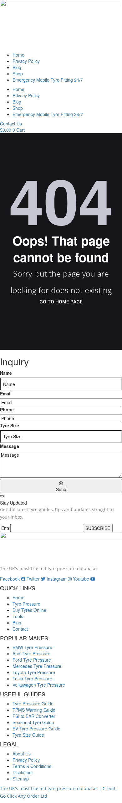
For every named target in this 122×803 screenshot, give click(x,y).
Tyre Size (9, 425)
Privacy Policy (26, 61)
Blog (17, 67)
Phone (7, 409)
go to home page (61, 302)
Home (18, 55)
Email (6, 393)
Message (9, 446)
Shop (18, 73)
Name (6, 373)
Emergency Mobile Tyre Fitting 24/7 (48, 80)
